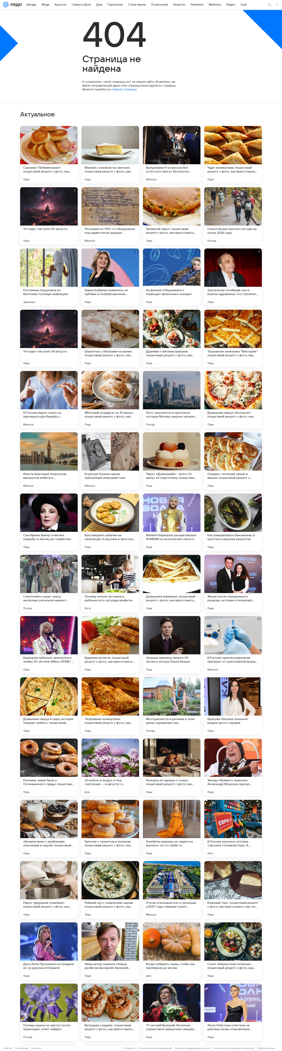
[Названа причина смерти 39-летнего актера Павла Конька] (171, 644)
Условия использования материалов (233, 1048)
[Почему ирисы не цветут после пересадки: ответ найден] (49, 1012)
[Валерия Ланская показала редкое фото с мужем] (233, 706)
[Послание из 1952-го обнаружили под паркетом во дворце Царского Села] (110, 216)
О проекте (129, 1048)
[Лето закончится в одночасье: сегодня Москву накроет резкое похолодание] (171, 399)
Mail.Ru (8, 1048)
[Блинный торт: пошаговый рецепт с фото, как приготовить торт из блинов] (233, 890)
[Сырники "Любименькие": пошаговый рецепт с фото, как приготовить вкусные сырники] (49, 154)
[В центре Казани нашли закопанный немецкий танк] (110, 461)
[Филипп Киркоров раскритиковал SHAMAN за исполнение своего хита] (171, 522)
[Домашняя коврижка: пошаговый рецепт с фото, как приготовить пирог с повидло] (171, 583)
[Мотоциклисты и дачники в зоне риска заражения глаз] (171, 706)
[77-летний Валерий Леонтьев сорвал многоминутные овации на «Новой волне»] (171, 1012)
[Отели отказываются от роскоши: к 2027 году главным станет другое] (171, 890)
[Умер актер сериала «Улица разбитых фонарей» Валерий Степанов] (110, 951)
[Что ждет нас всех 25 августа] (49, 216)
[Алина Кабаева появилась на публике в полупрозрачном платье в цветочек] (110, 277)
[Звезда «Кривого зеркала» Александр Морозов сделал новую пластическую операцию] (233, 767)
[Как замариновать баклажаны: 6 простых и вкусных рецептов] (233, 522)
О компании (21, 1048)
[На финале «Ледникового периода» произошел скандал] (171, 277)
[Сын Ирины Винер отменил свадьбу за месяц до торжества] (49, 522)
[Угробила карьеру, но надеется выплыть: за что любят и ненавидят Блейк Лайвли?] (171, 828)
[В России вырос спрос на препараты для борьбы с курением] (49, 399)
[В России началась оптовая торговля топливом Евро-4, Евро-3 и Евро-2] (233, 828)
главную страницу (123, 89)
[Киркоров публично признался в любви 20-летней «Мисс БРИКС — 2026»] (49, 644)
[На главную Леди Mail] (15, 4)
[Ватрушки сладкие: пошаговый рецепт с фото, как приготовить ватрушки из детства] (110, 1012)
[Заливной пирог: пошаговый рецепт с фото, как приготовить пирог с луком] (171, 216)
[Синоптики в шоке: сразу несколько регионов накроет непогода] (49, 583)
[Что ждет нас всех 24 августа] (49, 338)
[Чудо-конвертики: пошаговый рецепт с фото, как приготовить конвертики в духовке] (233, 154)
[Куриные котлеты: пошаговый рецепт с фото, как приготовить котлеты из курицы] (110, 644)
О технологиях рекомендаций (155, 1048)
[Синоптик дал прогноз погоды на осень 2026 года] (233, 216)
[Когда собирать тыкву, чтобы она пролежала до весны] (171, 951)
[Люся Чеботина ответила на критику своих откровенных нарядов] (233, 1012)
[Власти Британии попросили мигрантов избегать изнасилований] (49, 461)
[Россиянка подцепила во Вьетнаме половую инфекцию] (49, 277)
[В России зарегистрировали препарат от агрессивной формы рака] (233, 644)
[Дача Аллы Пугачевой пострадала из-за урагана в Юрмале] (49, 951)
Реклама (36, 1048)
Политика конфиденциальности (192, 1048)
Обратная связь (266, 1048)
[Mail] (5, 4)
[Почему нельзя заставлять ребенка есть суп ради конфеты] (110, 583)
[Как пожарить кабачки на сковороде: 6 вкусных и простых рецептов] (110, 522)
